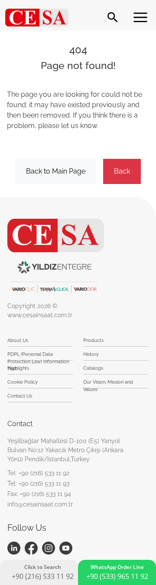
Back (122, 171)
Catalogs (93, 368)
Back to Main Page (55, 171)
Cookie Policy (22, 382)
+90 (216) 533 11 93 (44, 483)
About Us (17, 340)
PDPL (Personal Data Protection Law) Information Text (38, 356)
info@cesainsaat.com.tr (40, 504)
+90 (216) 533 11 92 (44, 473)
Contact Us (19, 396)
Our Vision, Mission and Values (108, 383)
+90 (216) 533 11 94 (45, 493)
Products (93, 340)
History (91, 354)
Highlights (18, 368)
